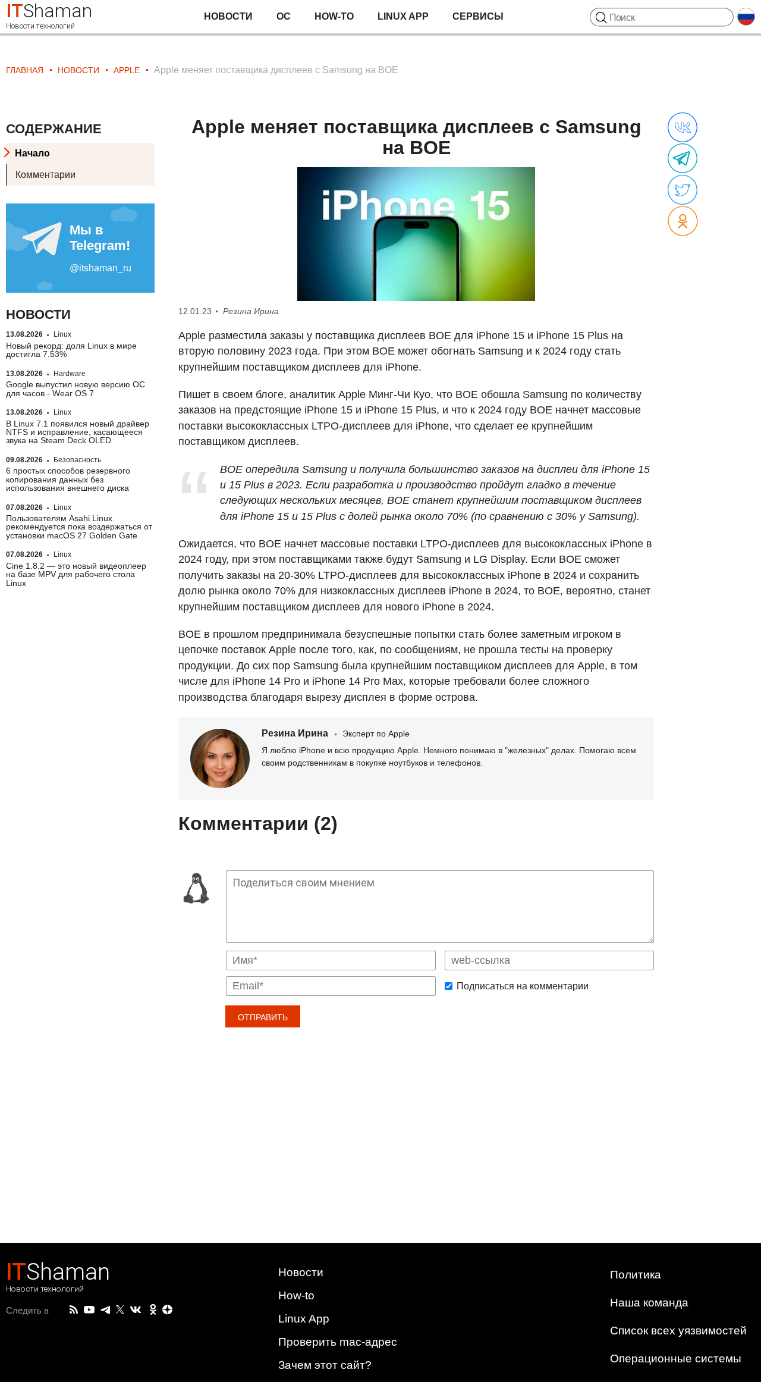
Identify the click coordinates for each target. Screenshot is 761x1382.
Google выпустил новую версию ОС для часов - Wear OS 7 (75, 388)
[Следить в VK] (135, 1310)
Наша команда (649, 1302)
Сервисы (478, 16)
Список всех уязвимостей (678, 1330)
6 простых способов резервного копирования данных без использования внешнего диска (68, 479)
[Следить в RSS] (74, 1310)
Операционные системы (675, 1358)
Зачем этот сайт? (325, 1365)
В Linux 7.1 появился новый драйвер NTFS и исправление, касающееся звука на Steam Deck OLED (77, 431)
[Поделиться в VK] (682, 127)
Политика (635, 1274)
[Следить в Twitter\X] (120, 1310)
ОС (283, 16)
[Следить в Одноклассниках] (153, 1310)
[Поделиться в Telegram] (682, 158)
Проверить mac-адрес (337, 1342)
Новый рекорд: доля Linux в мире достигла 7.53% (71, 349)
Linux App (403, 16)
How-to (334, 16)
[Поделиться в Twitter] (682, 190)
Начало (32, 153)
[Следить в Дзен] (167, 1310)
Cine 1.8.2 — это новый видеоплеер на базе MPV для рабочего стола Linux (76, 573)
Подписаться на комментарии (523, 986)
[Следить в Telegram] (105, 1310)
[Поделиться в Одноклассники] (683, 221)
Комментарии (45, 175)
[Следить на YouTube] (89, 1310)
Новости (228, 16)
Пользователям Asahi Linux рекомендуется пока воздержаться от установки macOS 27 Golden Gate (79, 526)
